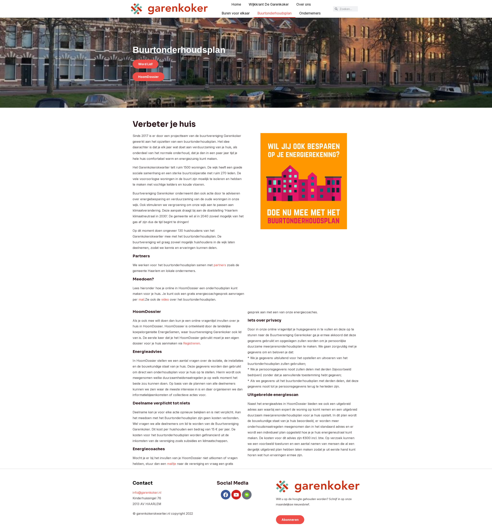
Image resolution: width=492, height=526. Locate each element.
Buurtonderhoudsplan (274, 13)
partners (220, 265)
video (165, 299)
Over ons (303, 4)
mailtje (171, 464)
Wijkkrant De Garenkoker (269, 4)
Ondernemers (310, 13)
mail (141, 299)
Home (236, 4)
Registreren (191, 343)
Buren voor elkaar (236, 13)
